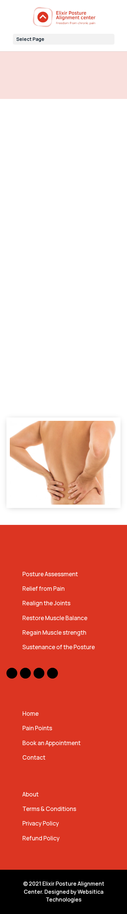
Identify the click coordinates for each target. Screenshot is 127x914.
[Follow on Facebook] (11, 673)
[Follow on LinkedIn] (52, 673)
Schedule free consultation (57, 401)
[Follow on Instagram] (25, 673)
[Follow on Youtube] (39, 673)
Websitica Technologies (75, 896)
